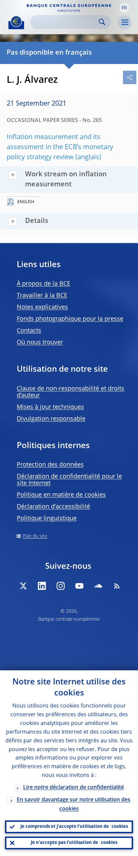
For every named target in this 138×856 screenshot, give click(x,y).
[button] (124, 8)
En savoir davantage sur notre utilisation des (73, 804)
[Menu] (125, 22)
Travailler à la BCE (42, 296)
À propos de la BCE (43, 284)
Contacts (29, 331)
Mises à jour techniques (50, 407)
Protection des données (50, 465)
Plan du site (35, 536)
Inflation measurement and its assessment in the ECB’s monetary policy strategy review (60, 147)
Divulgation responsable (51, 419)
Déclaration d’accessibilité (53, 507)
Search (102, 22)
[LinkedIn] (42, 586)
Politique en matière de (61, 495)
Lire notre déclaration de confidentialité (73, 787)
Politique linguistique (47, 518)
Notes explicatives (42, 307)
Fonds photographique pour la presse (70, 319)
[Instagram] (61, 586)
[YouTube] (79, 586)
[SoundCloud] (98, 586)
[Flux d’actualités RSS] (117, 586)
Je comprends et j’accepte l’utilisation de (74, 826)
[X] (23, 586)
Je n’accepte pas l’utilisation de (74, 843)
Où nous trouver (40, 343)
